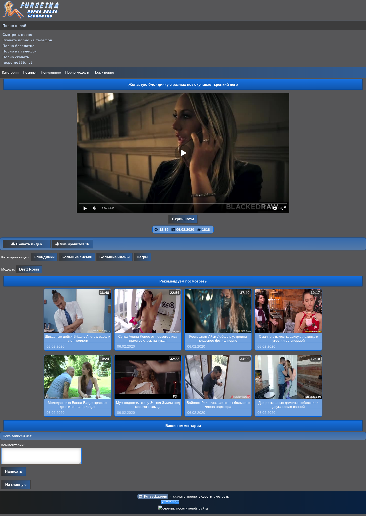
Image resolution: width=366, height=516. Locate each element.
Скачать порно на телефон (27, 40)
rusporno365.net (17, 62)
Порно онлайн (15, 26)
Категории (10, 72)
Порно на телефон (19, 51)
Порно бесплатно (18, 46)
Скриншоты (183, 219)
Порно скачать (15, 57)
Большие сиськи (76, 257)
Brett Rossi (29, 269)
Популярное (51, 72)
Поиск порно (103, 72)
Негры (142, 257)
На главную (16, 484)
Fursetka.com (154, 496)
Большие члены (114, 257)
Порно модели (77, 72)
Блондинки (44, 257)
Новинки (30, 72)
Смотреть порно (17, 35)
